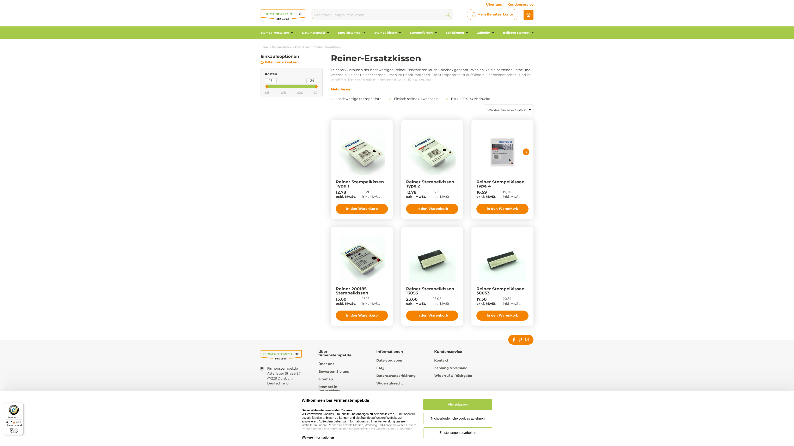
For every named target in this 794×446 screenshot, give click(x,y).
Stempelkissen (386, 32)
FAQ (380, 368)
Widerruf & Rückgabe (453, 376)
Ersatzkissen (303, 47)
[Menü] (20, 405)
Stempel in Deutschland (329, 389)
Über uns (494, 4)
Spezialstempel (350, 32)
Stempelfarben (422, 32)
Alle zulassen (458, 404)
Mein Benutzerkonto (495, 14)
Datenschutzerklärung (396, 376)
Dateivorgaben (389, 360)
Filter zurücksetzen (282, 62)
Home (265, 47)
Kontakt (441, 360)
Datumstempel (314, 32)
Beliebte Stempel (516, 32)
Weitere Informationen (318, 437)
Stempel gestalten (275, 32)
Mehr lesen (340, 89)
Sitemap (325, 379)
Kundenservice (520, 4)
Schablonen (455, 32)
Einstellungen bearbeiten (457, 432)
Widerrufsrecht (389, 383)
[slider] (263, 86)
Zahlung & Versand (451, 368)
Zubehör (484, 32)
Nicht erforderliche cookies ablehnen (458, 418)
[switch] (14, 430)
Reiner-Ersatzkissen (328, 47)
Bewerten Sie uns (333, 372)
